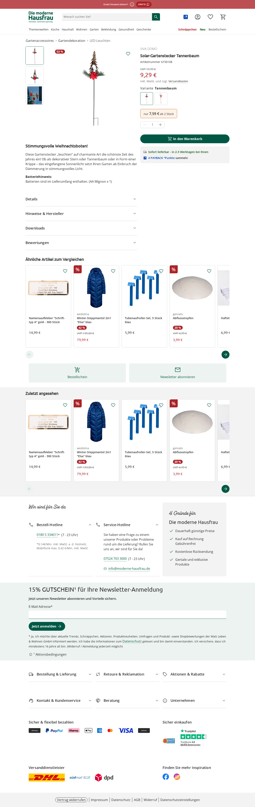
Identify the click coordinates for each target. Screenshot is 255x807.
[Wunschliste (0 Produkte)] (210, 17)
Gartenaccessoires (40, 40)
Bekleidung (108, 29)
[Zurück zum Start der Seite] (250, 778)
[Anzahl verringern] (144, 125)
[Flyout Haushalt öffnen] (75, 30)
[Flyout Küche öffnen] (60, 30)
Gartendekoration (71, 40)
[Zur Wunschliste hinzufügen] (128, 54)
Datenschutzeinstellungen (180, 800)
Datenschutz (132, 641)
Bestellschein (217, 29)
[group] (93, 88)
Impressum (99, 800)
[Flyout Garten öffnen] (100, 30)
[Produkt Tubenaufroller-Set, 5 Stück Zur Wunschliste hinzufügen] (161, 271)
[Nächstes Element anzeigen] (226, 355)
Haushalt (68, 29)
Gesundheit (126, 29)
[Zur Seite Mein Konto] (197, 17)
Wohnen (81, 29)
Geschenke (143, 29)
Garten (94, 29)
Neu (202, 29)
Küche (55, 29)
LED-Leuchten (100, 40)
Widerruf (150, 800)
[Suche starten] (156, 16)
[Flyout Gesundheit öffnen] (135, 30)
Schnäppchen (187, 29)
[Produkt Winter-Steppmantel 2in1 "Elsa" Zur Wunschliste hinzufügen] (113, 271)
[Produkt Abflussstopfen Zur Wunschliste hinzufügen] (209, 271)
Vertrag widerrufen (71, 800)
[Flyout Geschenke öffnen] (152, 30)
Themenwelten (39, 29)
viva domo (148, 49)
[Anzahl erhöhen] (160, 125)
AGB (137, 800)
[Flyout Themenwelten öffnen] (50, 30)
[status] (106, 17)
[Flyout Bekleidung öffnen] (117, 30)
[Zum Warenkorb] (223, 17)
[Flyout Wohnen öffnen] (88, 30)
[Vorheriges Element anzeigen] (29, 355)
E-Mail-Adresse (40, 606)
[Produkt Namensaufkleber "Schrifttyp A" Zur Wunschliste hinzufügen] (65, 271)
